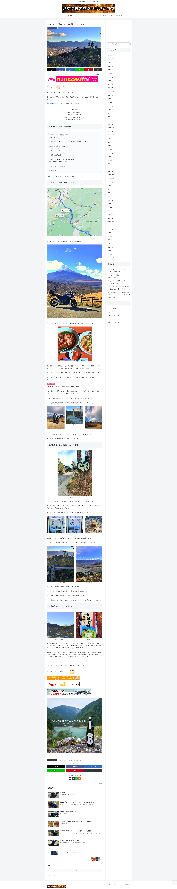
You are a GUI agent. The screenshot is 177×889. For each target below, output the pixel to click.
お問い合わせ (128, 884)
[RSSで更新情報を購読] (79, 778)
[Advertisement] (119, 30)
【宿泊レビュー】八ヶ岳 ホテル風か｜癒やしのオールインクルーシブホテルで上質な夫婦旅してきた (119, 295)
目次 (73, 109)
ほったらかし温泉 (60, 166)
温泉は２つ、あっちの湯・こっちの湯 (75, 117)
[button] (98, 69)
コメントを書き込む (75, 871)
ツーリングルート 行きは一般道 (74, 114)
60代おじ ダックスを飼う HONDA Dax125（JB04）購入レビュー (117, 282)
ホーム (110, 884)
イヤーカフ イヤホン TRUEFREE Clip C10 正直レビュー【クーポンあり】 (118, 288)
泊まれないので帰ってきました (73, 119)
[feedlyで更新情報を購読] (76, 778)
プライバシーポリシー (118, 884)
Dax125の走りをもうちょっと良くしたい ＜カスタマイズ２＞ (118, 270)
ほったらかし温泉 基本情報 (73, 112)
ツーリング (82, 760)
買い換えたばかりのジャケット (56, 103)
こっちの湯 (76, 760)
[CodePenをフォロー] (73, 778)
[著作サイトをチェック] (70, 778)
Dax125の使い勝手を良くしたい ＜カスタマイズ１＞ (118, 276)
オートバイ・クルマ (52, 760)
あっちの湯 (69, 760)
